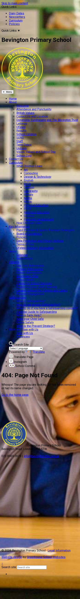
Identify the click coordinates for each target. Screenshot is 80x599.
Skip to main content (14, 3)
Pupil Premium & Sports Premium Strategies (45, 230)
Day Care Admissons (30, 265)
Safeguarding (17, 297)
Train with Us (24, 333)
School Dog (23, 155)
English (28, 180)
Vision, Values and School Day (36, 152)
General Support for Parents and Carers (41, 290)
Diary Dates (16, 13)
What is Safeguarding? (31, 301)
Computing (31, 173)
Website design (11, 557)
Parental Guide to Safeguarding (36, 312)
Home (13, 98)
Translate (39, 352)
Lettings (21, 123)
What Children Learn (29, 166)
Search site (8, 567)
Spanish (29, 187)
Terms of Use (25, 244)
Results (21, 130)
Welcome (22, 105)
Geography (31, 191)
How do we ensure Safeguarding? (38, 304)
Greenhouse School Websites (46, 557)
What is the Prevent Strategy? (35, 326)
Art (26, 169)
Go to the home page (14, 395)
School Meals (25, 280)
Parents (14, 262)
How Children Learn (29, 223)
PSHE (27, 209)
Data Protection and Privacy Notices (39, 240)
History (28, 194)
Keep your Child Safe (30, 319)
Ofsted (20, 127)
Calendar (22, 255)
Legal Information (59, 550)
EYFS (27, 184)
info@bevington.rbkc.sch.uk (41, 456)
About (13, 102)
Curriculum (16, 20)
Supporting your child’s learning (36, 287)
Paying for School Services (34, 283)
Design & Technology (37, 177)
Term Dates (23, 145)
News (13, 251)
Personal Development (39, 219)
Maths (28, 198)
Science (29, 216)
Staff (19, 141)
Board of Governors (29, 233)
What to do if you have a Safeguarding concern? (47, 308)
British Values (25, 113)
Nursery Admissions (29, 269)
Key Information (19, 226)
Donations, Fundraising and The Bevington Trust (47, 120)
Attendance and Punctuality (34, 109)
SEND (20, 137)
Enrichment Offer (27, 276)
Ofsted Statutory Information (35, 248)
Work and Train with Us (23, 329)
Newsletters (17, 17)
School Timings (26, 134)
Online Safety (25, 322)
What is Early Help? (28, 315)
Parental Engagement (30, 294)
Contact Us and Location (32, 116)
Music (28, 201)
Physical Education (36, 205)
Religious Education (36, 212)
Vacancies (23, 336)
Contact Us (16, 159)
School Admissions (29, 272)
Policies (14, 24)
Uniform (21, 148)
